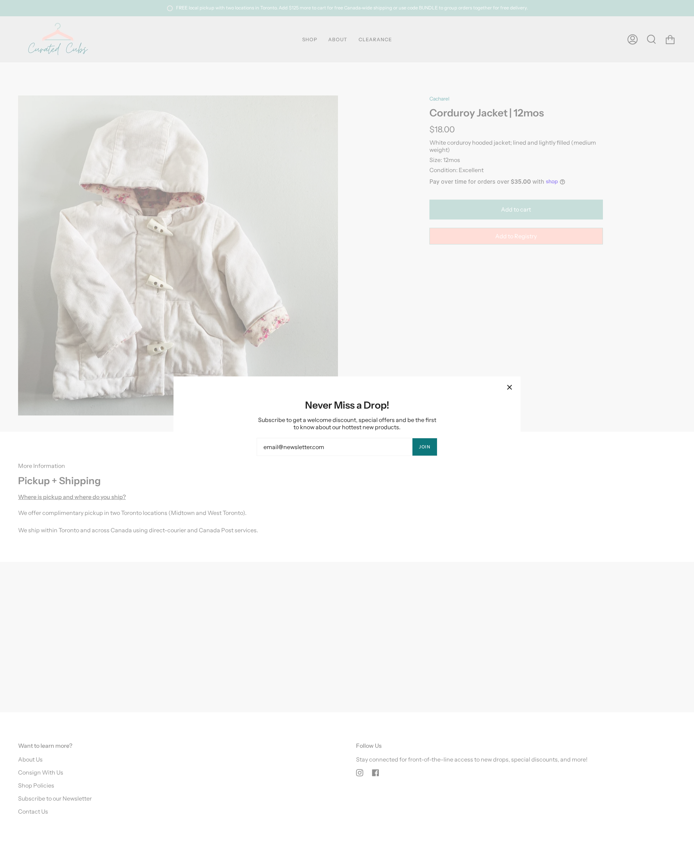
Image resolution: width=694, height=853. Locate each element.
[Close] (509, 387)
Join (424, 446)
